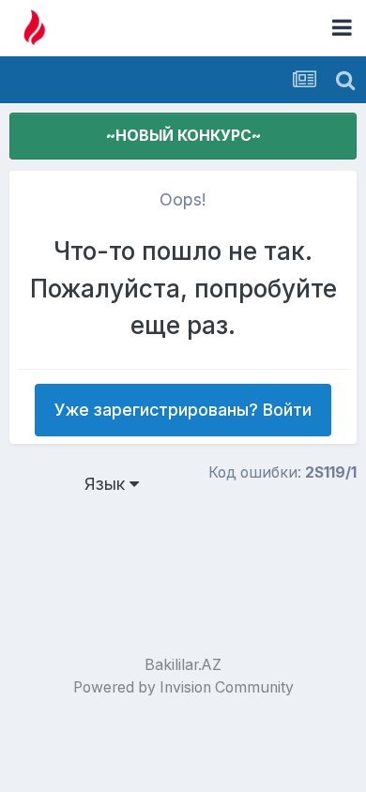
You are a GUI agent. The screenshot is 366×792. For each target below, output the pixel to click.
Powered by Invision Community (183, 687)
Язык (107, 484)
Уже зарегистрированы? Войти (183, 409)
